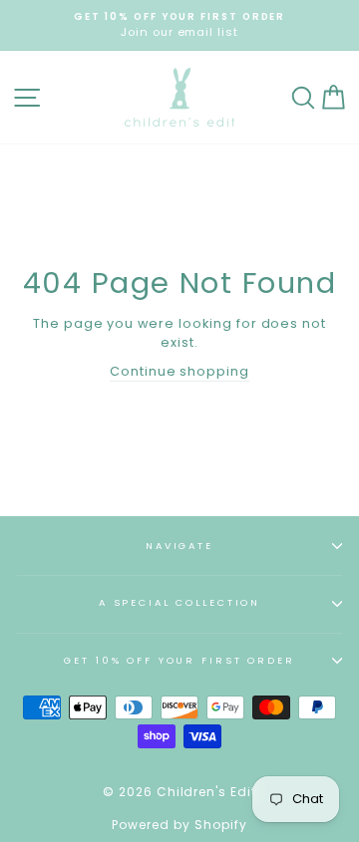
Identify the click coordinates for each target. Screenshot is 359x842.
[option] (179, 25)
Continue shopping (179, 371)
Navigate (179, 545)
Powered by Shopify (179, 824)
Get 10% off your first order (179, 660)
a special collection (179, 602)
